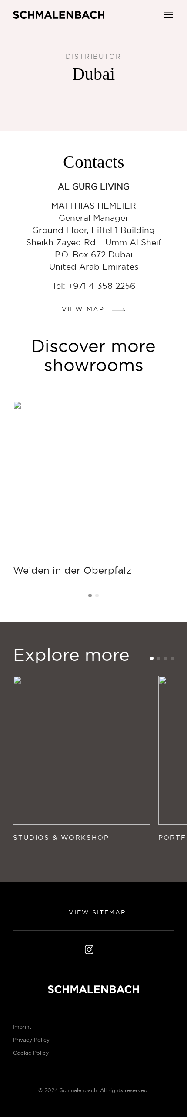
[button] (169, 14)
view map (84, 309)
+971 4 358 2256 (101, 285)
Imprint (22, 1026)
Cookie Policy (31, 1053)
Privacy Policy (31, 1040)
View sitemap (96, 912)
